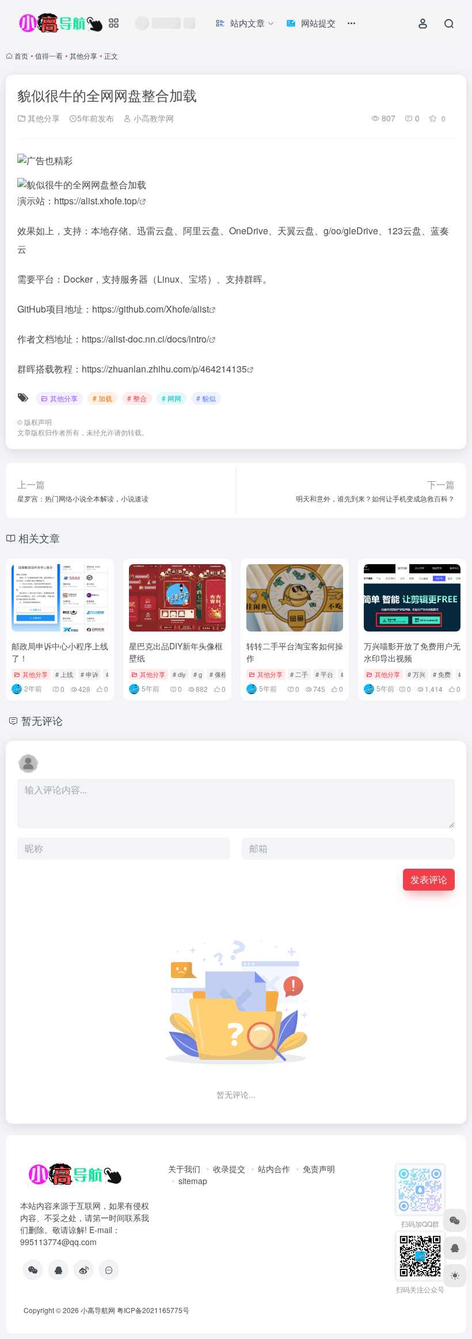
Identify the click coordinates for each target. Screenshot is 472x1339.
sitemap (192, 1180)
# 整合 (137, 398)
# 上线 (64, 674)
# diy (179, 674)
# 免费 (442, 674)
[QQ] (58, 1270)
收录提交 (229, 1168)
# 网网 (171, 398)
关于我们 (184, 1168)
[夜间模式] (454, 1275)
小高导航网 (98, 1310)
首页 (21, 55)
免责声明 (319, 1168)
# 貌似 (206, 398)
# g (197, 674)
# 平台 (324, 674)
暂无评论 (42, 720)
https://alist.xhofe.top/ (96, 200)
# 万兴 (416, 674)
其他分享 (83, 55)
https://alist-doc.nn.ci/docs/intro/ (145, 338)
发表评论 (428, 879)
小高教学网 (152, 118)
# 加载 (102, 398)
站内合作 (274, 1168)
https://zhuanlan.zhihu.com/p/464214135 (164, 368)
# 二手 (299, 674)
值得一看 (49, 55)
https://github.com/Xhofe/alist (150, 308)
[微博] (83, 1270)
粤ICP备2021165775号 (153, 1310)
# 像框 (218, 674)
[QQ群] (108, 1270)
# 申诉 (89, 674)
